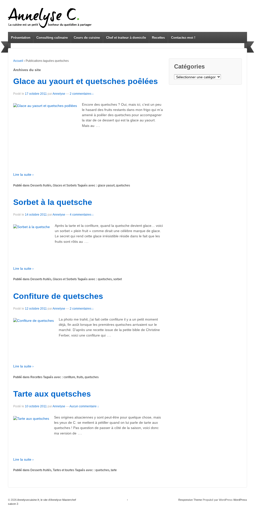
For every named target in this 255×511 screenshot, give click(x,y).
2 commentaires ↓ (82, 93)
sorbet (117, 279)
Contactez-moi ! (183, 37)
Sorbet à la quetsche (52, 202)
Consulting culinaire (52, 37)
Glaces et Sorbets (65, 185)
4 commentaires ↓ (82, 214)
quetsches (123, 185)
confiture (69, 377)
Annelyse (59, 93)
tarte (114, 470)
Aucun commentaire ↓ (84, 406)
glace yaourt (106, 185)
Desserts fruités (40, 185)
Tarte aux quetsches (52, 393)
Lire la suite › (23, 174)
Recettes (158, 37)
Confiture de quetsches (58, 296)
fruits (80, 377)
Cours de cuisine (87, 37)
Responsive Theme (190, 499)
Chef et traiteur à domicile (126, 37)
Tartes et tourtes (63, 470)
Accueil (18, 61)
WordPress (240, 499)
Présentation (20, 37)
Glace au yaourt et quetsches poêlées (85, 81)
